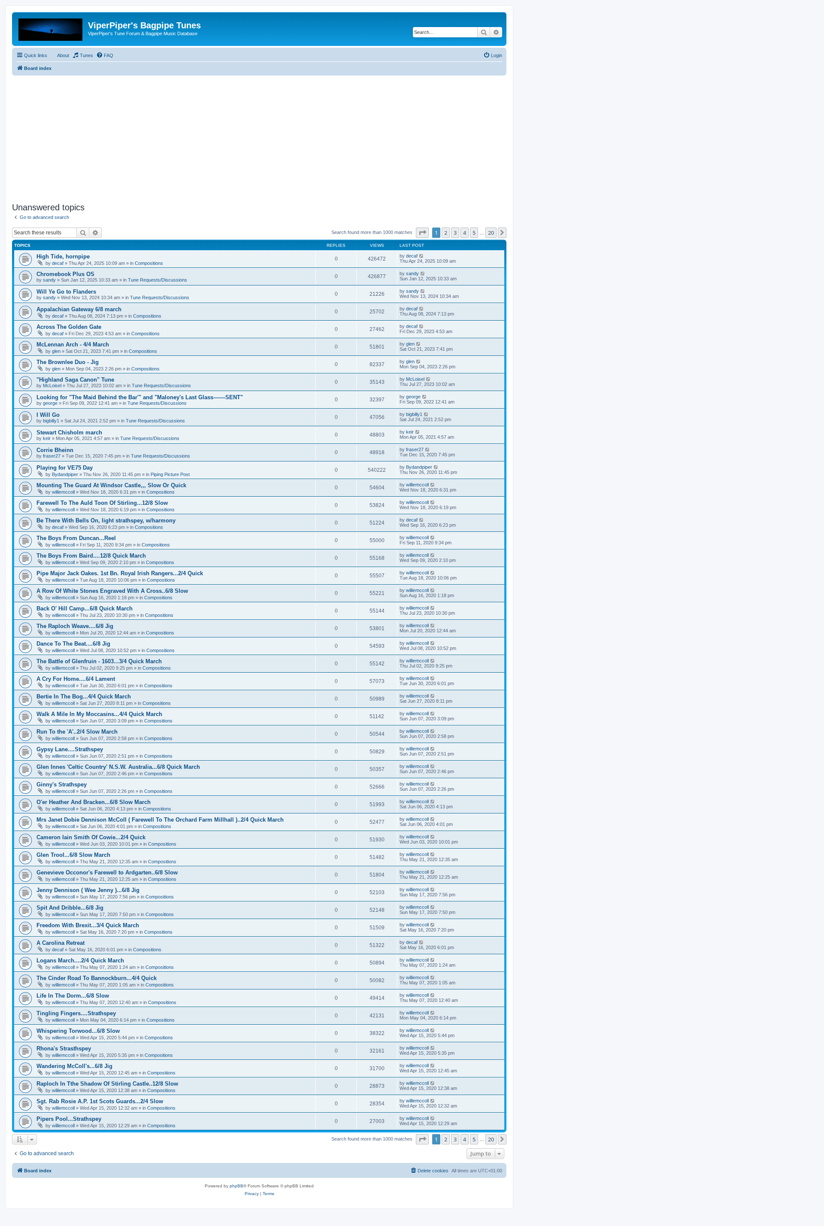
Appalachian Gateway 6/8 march (78, 309)
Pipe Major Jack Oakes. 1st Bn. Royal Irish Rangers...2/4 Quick (119, 573)
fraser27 (52, 455)
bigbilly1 (51, 420)
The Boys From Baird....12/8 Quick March (91, 555)
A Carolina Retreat (60, 943)
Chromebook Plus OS (65, 274)
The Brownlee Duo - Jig (67, 362)
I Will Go (48, 415)
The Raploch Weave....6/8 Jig (74, 626)
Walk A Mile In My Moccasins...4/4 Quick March (99, 714)
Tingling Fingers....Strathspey (76, 1013)
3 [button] (455, 233)
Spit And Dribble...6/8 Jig (69, 907)
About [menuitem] (63, 55)
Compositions (149, 263)
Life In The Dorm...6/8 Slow (72, 995)
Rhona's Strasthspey (63, 1048)
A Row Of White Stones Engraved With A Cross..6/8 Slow (112, 591)
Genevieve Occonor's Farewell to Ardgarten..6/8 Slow (107, 872)
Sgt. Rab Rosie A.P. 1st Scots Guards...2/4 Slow (99, 1101)
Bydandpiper (65, 474)
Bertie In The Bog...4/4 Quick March (83, 696)
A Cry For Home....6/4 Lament (75, 679)
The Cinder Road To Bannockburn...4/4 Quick (96, 978)
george (50, 403)
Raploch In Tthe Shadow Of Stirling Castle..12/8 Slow (107, 1083)
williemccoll (63, 492)
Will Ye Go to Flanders (66, 291)
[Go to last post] (421, 255)
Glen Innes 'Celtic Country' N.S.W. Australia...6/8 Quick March (118, 767)
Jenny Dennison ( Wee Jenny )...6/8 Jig (87, 890)
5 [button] (474, 233)
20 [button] (491, 233)
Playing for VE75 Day (64, 467)
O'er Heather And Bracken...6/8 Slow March (93, 802)
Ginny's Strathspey (61, 784)
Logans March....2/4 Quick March (80, 960)
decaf (58, 263)
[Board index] (51, 28)
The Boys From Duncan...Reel (76, 538)
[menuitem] (82, 55)
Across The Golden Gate (68, 327)
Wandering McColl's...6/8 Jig (74, 1066)
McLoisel (52, 385)
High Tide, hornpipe (63, 256)
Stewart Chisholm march (69, 432)
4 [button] (464, 233)
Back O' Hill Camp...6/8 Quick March (84, 608)
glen (56, 351)
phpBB (236, 1186)
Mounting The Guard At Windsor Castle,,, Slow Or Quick (111, 485)
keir (47, 438)
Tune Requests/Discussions (157, 279)
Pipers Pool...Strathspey (68, 1119)
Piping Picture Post (170, 474)
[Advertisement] (259, 136)
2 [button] (445, 233)
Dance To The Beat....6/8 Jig (73, 643)
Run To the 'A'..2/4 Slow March (77, 731)
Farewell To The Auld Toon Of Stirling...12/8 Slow (102, 503)
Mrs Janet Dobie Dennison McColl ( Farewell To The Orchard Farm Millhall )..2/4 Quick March (160, 819)
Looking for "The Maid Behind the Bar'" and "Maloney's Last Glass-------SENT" (139, 397)
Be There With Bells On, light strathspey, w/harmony (106, 520)
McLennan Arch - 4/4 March (72, 344)
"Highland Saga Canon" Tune (75, 379)
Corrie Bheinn (54, 450)
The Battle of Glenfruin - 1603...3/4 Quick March (99, 661)
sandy (49, 279)
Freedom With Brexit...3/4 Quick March (87, 925)
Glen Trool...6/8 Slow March (73, 855)
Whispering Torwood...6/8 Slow (78, 1031)
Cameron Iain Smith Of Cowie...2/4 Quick (90, 837)
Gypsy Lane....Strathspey (69, 749)
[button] (422, 233)
